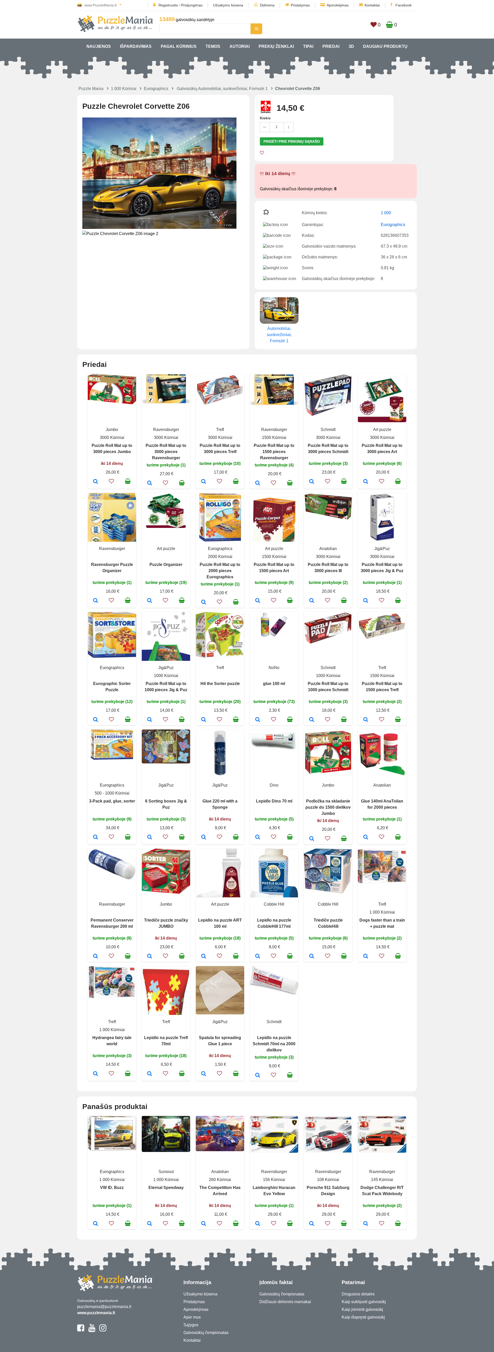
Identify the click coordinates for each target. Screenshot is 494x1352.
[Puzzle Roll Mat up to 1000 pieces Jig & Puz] (149, 720)
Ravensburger (166, 429)
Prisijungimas (191, 5)
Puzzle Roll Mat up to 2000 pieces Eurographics (220, 570)
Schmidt (328, 429)
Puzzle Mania (90, 88)
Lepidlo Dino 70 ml (274, 801)
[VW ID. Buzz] (95, 1224)
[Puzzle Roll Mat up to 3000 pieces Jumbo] (95, 482)
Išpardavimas (136, 46)
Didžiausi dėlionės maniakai (285, 1302)
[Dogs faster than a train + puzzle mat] (365, 956)
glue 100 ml (274, 683)
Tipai (308, 46)
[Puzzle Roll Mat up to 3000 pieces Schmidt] (311, 482)
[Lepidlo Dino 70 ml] (257, 837)
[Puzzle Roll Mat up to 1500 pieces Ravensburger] (257, 483)
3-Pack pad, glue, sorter (112, 801)
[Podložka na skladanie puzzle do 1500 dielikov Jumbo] (311, 839)
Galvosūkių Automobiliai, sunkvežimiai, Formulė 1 (222, 88)
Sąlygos (190, 1325)
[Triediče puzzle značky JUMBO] (149, 956)
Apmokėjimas (338, 5)
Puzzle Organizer (165, 564)
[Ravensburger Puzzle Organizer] (95, 601)
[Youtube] (91, 1330)
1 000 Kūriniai (123, 88)
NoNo (274, 667)
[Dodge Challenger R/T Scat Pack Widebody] (365, 1224)
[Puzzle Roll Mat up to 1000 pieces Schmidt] (311, 720)
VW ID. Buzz (112, 1187)
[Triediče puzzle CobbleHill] (311, 956)
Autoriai (240, 46)
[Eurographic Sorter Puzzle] (95, 720)
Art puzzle (382, 429)
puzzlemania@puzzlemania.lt (104, 1306)
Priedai (330, 46)
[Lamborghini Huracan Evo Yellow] (257, 1224)
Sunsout (166, 1171)
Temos (213, 46)
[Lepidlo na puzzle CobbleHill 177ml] (257, 956)
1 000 (386, 213)
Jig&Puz (382, 548)
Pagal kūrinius (179, 46)
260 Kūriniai (220, 1179)
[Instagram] (102, 1330)
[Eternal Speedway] (149, 1224)
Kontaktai (372, 5)
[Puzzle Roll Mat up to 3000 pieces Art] (365, 482)
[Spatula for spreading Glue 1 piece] (203, 1074)
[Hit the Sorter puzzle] (203, 720)
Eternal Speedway (166, 1187)
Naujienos (98, 46)
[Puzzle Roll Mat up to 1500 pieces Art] (257, 601)
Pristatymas (300, 5)
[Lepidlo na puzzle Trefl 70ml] (149, 1074)
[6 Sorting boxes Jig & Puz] (149, 837)
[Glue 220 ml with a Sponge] (203, 837)
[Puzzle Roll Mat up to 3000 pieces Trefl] (203, 482)
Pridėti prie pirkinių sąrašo (291, 141)
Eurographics (156, 88)
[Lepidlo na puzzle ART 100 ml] (203, 956)
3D (351, 46)
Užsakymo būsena (228, 5)
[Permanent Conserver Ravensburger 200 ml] (95, 956)
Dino (274, 785)
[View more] (112, 403)
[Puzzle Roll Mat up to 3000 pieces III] (311, 601)
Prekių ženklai (276, 46)
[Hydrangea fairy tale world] (95, 1074)
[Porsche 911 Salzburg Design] (311, 1224)
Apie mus (192, 1317)
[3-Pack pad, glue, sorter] (95, 837)
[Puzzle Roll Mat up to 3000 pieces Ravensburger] (149, 483)
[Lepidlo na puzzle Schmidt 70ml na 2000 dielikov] (257, 1075)
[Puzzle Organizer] (149, 601)
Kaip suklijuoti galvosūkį (364, 1302)
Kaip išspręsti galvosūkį (363, 1317)
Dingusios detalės (358, 1294)
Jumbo (112, 429)
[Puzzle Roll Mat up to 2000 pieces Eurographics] (203, 602)
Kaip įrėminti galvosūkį (362, 1309)
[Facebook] (80, 1330)
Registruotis (168, 5)
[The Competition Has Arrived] (203, 1224)
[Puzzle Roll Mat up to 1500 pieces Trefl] (365, 720)
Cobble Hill (274, 904)
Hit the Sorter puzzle (220, 683)
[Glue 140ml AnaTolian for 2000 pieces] (365, 837)
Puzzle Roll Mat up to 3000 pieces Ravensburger (166, 451)
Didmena (267, 5)
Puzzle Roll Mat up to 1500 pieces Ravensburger (274, 451)
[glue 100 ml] (257, 720)
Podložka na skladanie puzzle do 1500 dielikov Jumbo (328, 807)
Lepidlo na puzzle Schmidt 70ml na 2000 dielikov (274, 1043)
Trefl (220, 429)
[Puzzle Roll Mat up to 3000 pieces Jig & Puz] (365, 601)
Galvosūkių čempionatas (205, 1332)
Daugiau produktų (385, 46)
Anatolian (328, 548)
